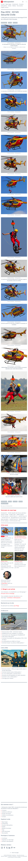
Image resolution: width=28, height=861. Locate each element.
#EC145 (20, 501)
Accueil (3, 4)
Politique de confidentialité (22, 856)
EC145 (4, 536)
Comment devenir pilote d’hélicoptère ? (11, 672)
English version (4, 7)
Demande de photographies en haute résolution (13, 675)
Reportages (8, 4)
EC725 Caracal (4, 516)
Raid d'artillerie (4, 519)
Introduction (4, 513)
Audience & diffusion (7, 812)
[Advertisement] (14, 742)
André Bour (4, 583)
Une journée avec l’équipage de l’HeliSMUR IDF (13, 635)
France (9, 22)
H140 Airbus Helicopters (8, 636)
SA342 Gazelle (22, 519)
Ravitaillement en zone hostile (18, 517)
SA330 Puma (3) (6, 517)
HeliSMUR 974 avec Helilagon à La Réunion (12, 633)
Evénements (15, 4)
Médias (14, 5)
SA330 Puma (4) (14, 519)
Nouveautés (20, 5)
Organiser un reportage (7, 839)
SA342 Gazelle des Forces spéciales (17, 513)
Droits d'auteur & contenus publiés (14, 857)
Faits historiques (6, 831)
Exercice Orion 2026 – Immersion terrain (12, 631)
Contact (4, 816)
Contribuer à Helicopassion (14, 597)
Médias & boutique (6, 828)
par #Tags (16, 605)
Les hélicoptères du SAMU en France (11, 641)
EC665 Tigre (12, 514)
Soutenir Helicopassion (7, 841)
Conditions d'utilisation (12, 856)
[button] (22, 1)
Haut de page (14, 852)
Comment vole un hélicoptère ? (9, 676)
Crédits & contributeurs (7, 815)
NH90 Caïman (20, 514)
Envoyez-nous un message (7, 593)
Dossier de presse (6, 813)
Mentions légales (4, 856)
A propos (4, 810)
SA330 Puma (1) (13, 516)
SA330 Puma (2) (23, 516)
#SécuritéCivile (4, 503)
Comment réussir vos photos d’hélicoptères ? (13, 642)
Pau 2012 (15, 22)
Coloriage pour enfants (7, 678)
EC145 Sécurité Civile (15, 520)
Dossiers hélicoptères (7, 825)
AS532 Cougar (4, 514)
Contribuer (4, 838)
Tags (3, 829)
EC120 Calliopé (5, 520)
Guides (9, 5)
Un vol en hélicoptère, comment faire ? (11, 673)
